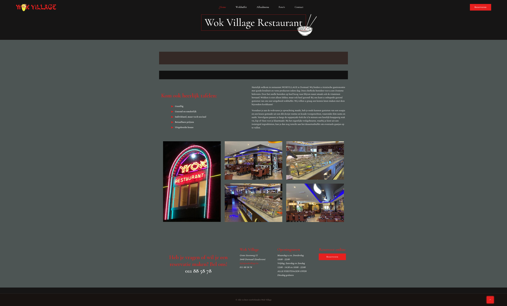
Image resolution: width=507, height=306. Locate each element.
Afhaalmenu (263, 7)
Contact (299, 7)
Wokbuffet (241, 7)
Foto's (282, 7)
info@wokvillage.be (249, 263)
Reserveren (481, 7)
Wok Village (266, 299)
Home (223, 7)
